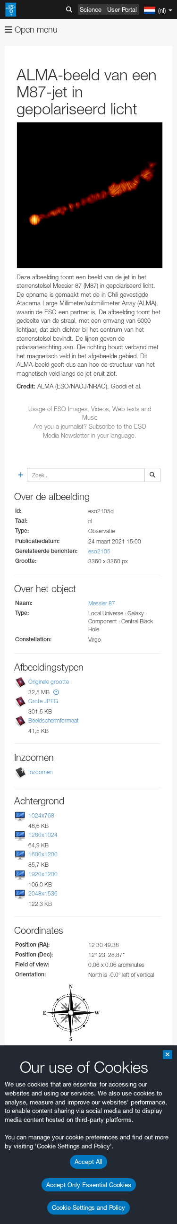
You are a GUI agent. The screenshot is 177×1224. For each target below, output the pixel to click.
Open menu (35, 29)
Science (90, 9)
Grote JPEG (43, 701)
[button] (56, 692)
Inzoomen (40, 772)
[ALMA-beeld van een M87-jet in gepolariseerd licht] (89, 195)
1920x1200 (43, 874)
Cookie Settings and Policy (88, 1207)
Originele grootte (48, 681)
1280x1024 (43, 834)
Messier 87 (101, 603)
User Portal (122, 9)
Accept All (88, 1161)
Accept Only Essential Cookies (88, 1185)
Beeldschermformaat (53, 720)
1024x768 (41, 815)
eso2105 (99, 551)
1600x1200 (43, 854)
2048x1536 (43, 893)
